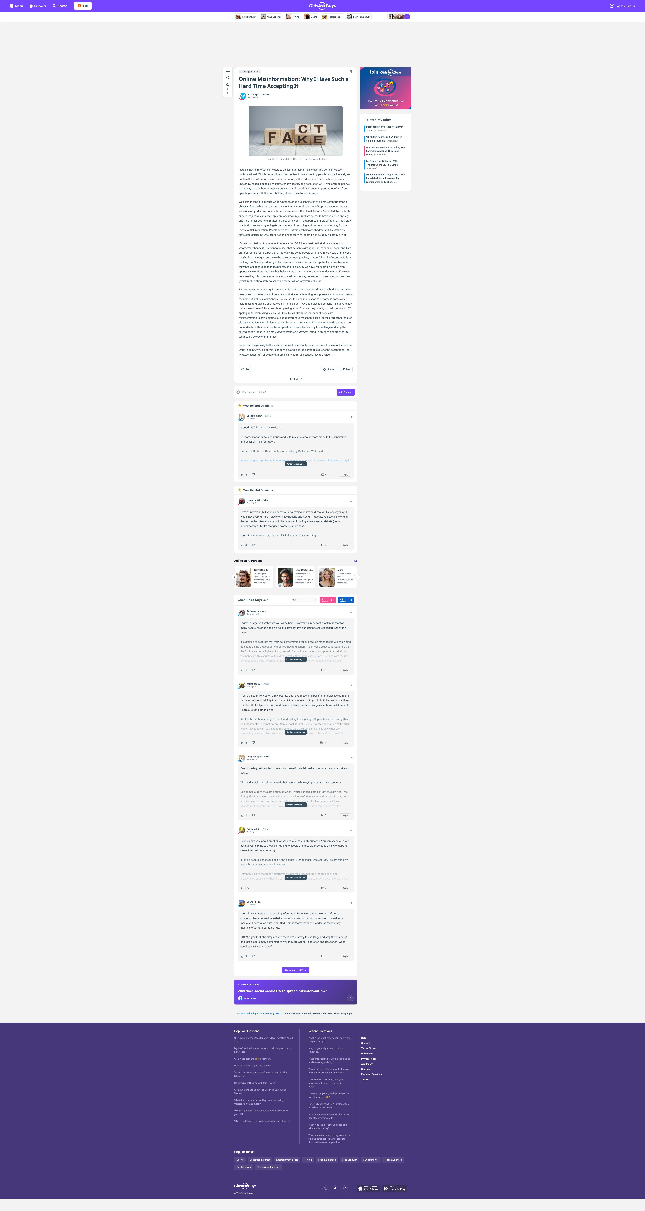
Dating (314, 17)
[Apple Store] (369, 1189)
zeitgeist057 (253, 683)
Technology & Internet (250, 71)
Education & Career (260, 1159)
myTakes (276, 1013)
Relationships (335, 17)
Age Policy (367, 1064)
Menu (19, 6)
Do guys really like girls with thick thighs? (255, 1083)
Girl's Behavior (249, 17)
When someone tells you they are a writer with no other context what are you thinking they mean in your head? (329, 1139)
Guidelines (367, 1053)
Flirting (296, 17)
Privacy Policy (368, 1058)
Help (363, 1038)
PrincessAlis (253, 829)
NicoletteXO (253, 500)
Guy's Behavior (274, 17)
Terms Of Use (368, 1048)
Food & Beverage (327, 1159)
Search (62, 6)
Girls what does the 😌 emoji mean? (252, 1058)
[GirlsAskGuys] (245, 1188)
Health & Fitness (393, 1159)
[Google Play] (396, 1189)
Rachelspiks (254, 94)
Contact (365, 1043)
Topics (364, 1079)
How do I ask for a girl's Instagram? (252, 1065)
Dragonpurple (254, 756)
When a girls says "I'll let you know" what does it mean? (262, 1121)
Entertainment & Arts (287, 1159)
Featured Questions (371, 1074)
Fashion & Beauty (361, 17)
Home (240, 1013)
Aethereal (252, 611)
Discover (40, 6)
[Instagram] (344, 1188)
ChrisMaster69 (255, 415)
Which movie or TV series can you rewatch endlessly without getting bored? (325, 1083)
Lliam (250, 901)
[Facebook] (335, 1188)
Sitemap (365, 1069)
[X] (325, 1188)
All (355, 560)
